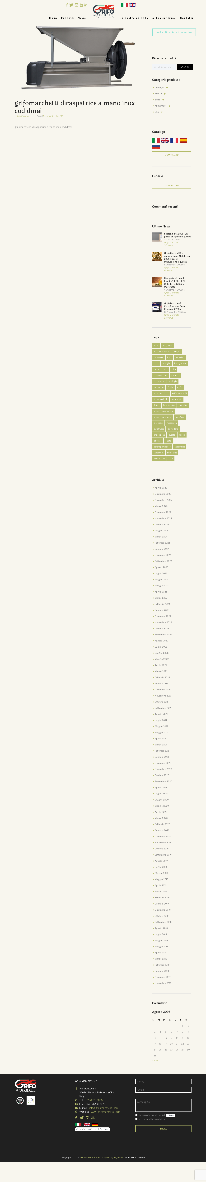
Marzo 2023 (161, 598)
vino (171, 458)
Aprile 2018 (161, 952)
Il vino (156, 405)
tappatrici (158, 452)
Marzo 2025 (161, 506)
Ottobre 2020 (162, 775)
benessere (158, 357)
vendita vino (159, 458)
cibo (174, 369)
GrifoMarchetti (23, 116)
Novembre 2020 (163, 769)
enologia (173, 381)
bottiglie (166, 363)
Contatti (186, 18)
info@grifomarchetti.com (103, 1108)
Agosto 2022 (161, 640)
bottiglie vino (180, 363)
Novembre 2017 (163, 983)
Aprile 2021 (161, 738)
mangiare (180, 417)
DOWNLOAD (172, 155)
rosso (182, 435)
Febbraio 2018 (162, 965)
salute (168, 441)
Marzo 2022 (161, 671)
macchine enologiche (163, 411)
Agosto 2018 (161, 928)
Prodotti (68, 18)
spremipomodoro (162, 446)
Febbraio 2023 (162, 604)
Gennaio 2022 (162, 683)
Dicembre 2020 (163, 763)
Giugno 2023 (162, 579)
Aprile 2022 (161, 665)
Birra (157, 99)
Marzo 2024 (161, 536)
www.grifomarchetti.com (105, 1112)
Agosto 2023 (161, 567)
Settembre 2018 (163, 922)
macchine (183, 405)
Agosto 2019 (161, 861)
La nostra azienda (134, 18)
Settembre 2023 (163, 561)
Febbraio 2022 (162, 677)
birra (156, 363)
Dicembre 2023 (163, 555)
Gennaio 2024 (162, 549)
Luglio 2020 (161, 793)
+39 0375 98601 (94, 1100)
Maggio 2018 (161, 946)
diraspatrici (159, 381)
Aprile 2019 (161, 885)
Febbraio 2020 (162, 824)
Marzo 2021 (161, 744)
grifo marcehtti (161, 393)
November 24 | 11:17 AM (53, 116)
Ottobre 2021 (162, 702)
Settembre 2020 (163, 781)
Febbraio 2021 (162, 751)
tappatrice (180, 446)
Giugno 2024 (162, 530)
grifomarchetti (161, 399)
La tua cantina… (164, 18)
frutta (170, 387)
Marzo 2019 (161, 891)
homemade (177, 399)
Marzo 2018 (161, 959)
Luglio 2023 (161, 573)
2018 (156, 345)
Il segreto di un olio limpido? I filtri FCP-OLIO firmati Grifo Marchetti (175, 283)
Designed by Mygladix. (112, 1157)
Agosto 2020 (161, 787)
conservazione (160, 375)
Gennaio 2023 (162, 610)
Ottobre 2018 (162, 916)
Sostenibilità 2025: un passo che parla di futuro (177, 235)
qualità (172, 435)
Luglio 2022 (161, 647)
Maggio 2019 (161, 879)
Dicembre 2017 (163, 977)
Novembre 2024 (163, 518)
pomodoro (173, 429)
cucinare (175, 375)
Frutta (158, 93)
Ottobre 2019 (162, 848)
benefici (176, 351)
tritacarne (172, 452)
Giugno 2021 (161, 726)
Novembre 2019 (163, 842)
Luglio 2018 (161, 934)
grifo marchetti (179, 393)
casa (165, 369)
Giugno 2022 (162, 653)
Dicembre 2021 (163, 689)
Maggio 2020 (162, 806)
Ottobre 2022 (162, 628)
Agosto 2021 (161, 714)
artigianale (167, 345)
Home (53, 18)
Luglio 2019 (161, 867)
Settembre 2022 (163, 634)
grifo (179, 387)
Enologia (159, 87)
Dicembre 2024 (163, 512)
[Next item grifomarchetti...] (110, 60)
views (168, 245)
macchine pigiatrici (163, 417)
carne (156, 369)
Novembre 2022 (163, 622)
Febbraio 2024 (162, 543)
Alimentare (161, 106)
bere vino (179, 357)
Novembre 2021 (163, 695)
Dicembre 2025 (163, 494)
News (82, 18)
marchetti (158, 423)
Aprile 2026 (161, 488)
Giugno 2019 (161, 873)
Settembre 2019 (163, 855)
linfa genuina (169, 405)
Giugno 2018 (161, 940)
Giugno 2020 (162, 799)
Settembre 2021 (163, 708)
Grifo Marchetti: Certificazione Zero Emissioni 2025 (174, 306)
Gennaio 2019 (162, 903)
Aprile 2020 (161, 812)
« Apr (155, 1060)
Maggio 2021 (161, 732)
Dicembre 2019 (163, 836)
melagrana (172, 423)
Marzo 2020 (161, 818)
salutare (157, 441)
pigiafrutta (159, 429)
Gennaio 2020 (162, 830)
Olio (157, 112)
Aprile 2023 (161, 591)
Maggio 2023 (162, 585)
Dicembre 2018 (163, 910)
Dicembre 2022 (163, 616)
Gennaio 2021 (162, 757)
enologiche (159, 387)
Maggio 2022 (162, 659)
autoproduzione (161, 351)
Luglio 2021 (161, 720)
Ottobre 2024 (162, 524)
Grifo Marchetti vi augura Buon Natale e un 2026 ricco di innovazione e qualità (177, 257)
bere (169, 357)
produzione (159, 435)
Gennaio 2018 (162, 971)
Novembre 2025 (163, 500)
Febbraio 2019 (162, 897)
